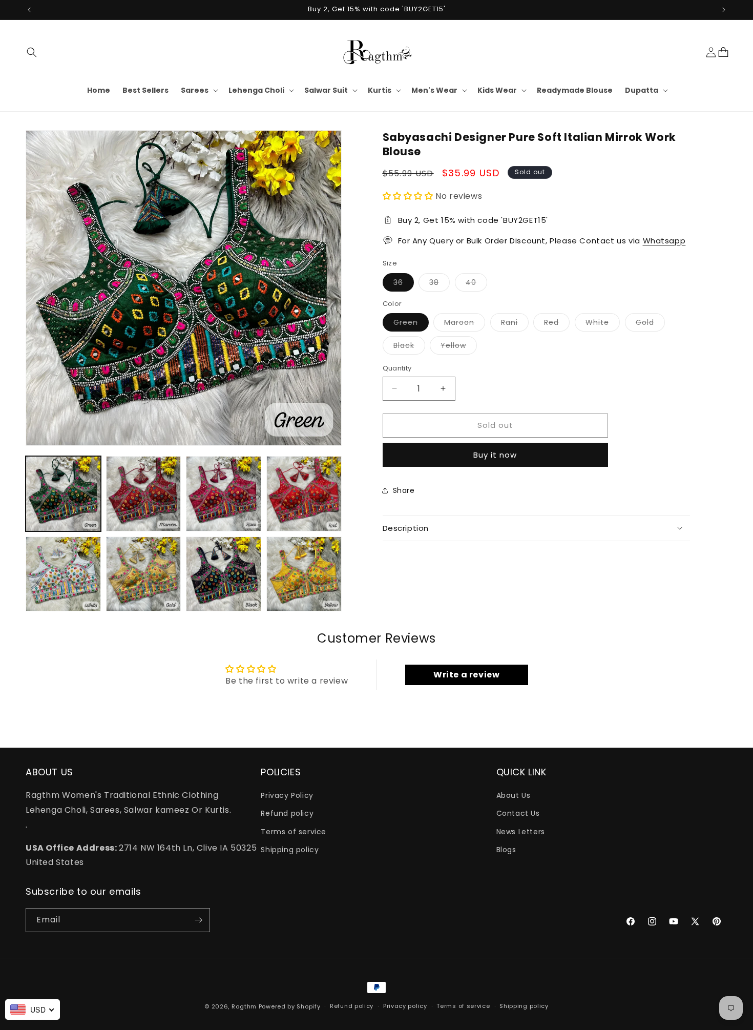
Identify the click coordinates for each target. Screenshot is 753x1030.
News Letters (520, 832)
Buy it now (495, 454)
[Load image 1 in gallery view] (63, 493)
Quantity (397, 368)
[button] (32, 52)
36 (403, 283)
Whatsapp (664, 240)
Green (411, 324)
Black (409, 347)
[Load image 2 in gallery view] (143, 493)
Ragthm (244, 1006)
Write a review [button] (466, 675)
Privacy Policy (287, 795)
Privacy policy (405, 1006)
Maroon (464, 324)
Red (557, 324)
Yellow (459, 347)
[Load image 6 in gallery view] (143, 574)
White (602, 324)
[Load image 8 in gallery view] (304, 574)
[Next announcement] (724, 9)
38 (439, 283)
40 (476, 283)
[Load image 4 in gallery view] (304, 493)
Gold (650, 324)
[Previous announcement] (29, 9)
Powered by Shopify (290, 1006)
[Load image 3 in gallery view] (223, 493)
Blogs (506, 849)
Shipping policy (290, 849)
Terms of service (293, 832)
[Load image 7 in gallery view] (223, 574)
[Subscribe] (198, 920)
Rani (515, 324)
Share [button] (404, 490)
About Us (513, 795)
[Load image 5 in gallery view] (63, 574)
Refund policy (287, 814)
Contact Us (518, 814)
